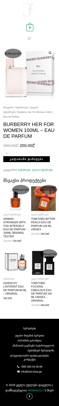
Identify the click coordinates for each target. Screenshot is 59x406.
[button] (50, 53)
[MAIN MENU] (29, 38)
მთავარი (8, 107)
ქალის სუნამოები (42, 170)
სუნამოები (22, 107)
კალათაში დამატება (26, 159)
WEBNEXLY (36, 390)
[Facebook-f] (29, 396)
